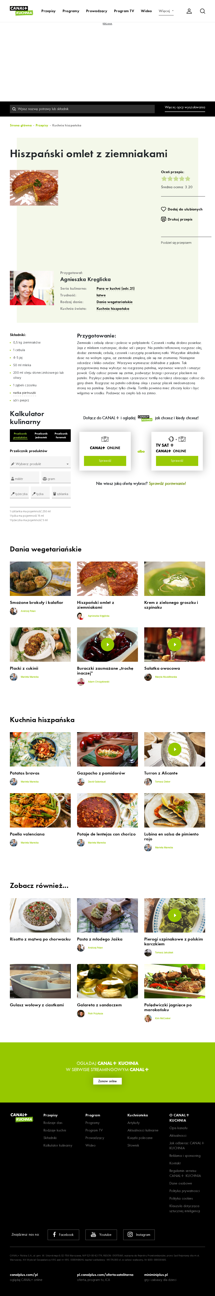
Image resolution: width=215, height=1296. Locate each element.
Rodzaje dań (52, 1123)
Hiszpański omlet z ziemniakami (95, 605)
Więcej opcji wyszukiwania (185, 107)
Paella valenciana (27, 834)
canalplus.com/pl (24, 1275)
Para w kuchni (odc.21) (116, 288)
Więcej (165, 11)
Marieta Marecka (29, 677)
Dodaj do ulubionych (185, 209)
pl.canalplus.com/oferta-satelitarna (105, 1275)
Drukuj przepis (180, 219)
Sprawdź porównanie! (167, 483)
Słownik (133, 1145)
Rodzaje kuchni (54, 1130)
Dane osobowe (180, 1183)
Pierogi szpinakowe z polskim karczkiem (173, 941)
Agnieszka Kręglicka (85, 279)
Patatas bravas (24, 773)
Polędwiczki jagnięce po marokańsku (168, 1007)
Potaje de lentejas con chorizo (106, 834)
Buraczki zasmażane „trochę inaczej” (105, 671)
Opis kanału (178, 1128)
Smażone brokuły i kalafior (36, 602)
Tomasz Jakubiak (164, 953)
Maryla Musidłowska (166, 677)
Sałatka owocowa (162, 668)
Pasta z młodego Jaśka (99, 939)
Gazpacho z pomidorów (101, 773)
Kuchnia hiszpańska (113, 308)
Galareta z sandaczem (99, 1005)
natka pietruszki (24, 393)
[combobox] (82, 109)
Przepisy (48, 11)
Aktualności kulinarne (143, 1130)
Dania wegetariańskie (115, 302)
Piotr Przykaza (95, 1014)
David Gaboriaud (96, 782)
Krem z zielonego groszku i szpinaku (171, 605)
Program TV (124, 11)
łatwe (101, 295)
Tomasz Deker (162, 782)
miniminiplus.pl (156, 1275)
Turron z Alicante (161, 773)
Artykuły (133, 1123)
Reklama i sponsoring (185, 1155)
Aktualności (177, 1135)
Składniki (50, 1138)
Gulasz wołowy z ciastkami (37, 1005)
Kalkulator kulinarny (57, 1145)
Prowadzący (96, 11)
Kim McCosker (162, 1018)
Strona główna (21, 125)
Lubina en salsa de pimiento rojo (171, 836)
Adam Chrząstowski (98, 682)
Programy (71, 11)
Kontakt (175, 1163)
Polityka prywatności (184, 1191)
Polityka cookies (181, 1198)
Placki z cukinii (24, 668)
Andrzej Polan (28, 611)
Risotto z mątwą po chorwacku (40, 939)
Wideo (146, 11)
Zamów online (107, 1081)
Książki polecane (140, 1138)
